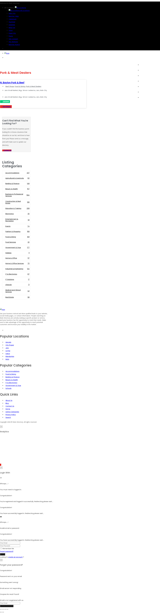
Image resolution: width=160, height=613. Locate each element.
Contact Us (10, 406)
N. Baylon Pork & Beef (12, 82)
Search (142, 70)
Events (142, 81)
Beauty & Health (12, 380)
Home (142, 65)
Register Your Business (148, 92)
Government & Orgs (13, 385)
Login (2, 554)
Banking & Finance (12, 377)
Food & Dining (20, 86)
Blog (141, 87)
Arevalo (8, 342)
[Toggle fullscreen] (3, 609)
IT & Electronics (11, 383)
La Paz (8, 351)
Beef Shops (10, 86)
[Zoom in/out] (1, 609)
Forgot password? (6, 551)
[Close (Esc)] (7, 609)
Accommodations (12, 371)
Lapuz (8, 353)
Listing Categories (12, 412)
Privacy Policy (11, 415)
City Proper (10, 345)
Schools (8, 388)
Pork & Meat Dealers (33, 86)
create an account (15, 557)
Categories (144, 76)
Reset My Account (7, 606)
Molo (7, 359)
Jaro (7, 348)
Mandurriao (10, 356)
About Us (143, 97)
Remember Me (8, 548)
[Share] (5, 609)
